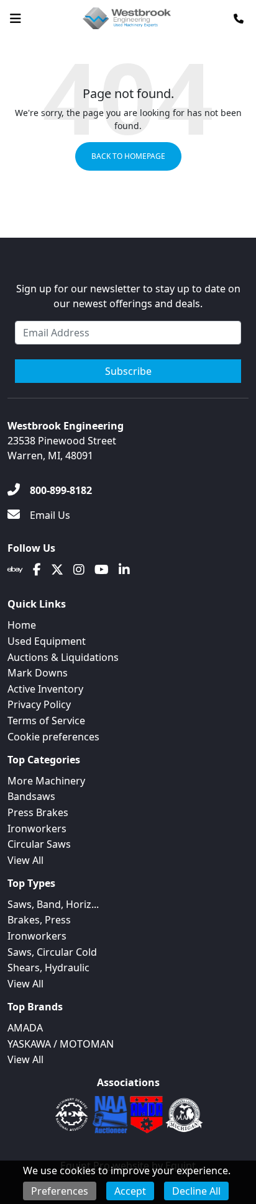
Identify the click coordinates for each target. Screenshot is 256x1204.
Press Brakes (37, 812)
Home (21, 625)
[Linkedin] (124, 569)
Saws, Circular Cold (52, 952)
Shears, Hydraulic (48, 967)
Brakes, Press (39, 920)
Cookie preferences (53, 737)
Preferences (59, 1191)
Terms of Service (46, 720)
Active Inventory (45, 689)
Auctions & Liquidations (63, 657)
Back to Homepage (128, 156)
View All (25, 860)
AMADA (25, 1028)
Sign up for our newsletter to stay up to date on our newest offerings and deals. (128, 296)
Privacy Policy (39, 704)
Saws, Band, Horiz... (53, 904)
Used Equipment (46, 641)
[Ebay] (15, 569)
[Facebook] (37, 569)
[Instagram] (79, 569)
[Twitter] (57, 569)
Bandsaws (31, 796)
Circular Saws (39, 844)
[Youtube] (101, 569)
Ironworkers (36, 828)
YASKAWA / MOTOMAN (60, 1044)
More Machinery (46, 781)
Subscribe (128, 371)
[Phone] (239, 19)
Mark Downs (37, 673)
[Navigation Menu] (15, 18)
